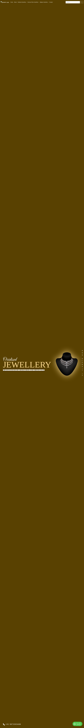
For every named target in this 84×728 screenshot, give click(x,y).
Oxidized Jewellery (22, 2)
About (15, 2)
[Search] (81, 2)
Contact (51, 2)
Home (11, 2)
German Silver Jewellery (33, 2)
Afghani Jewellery (44, 2)
